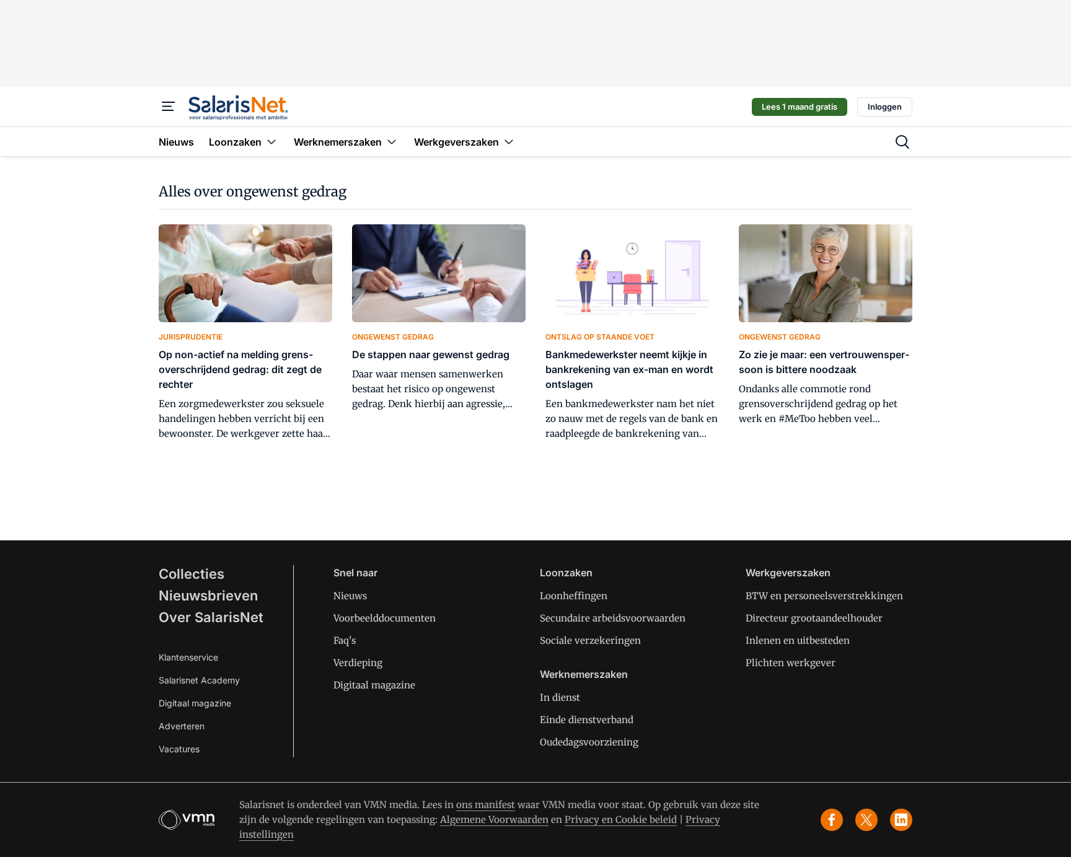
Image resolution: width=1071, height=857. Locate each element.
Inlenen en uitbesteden (798, 640)
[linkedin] (901, 820)
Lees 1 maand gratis (799, 107)
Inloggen (885, 107)
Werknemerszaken (584, 674)
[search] (902, 141)
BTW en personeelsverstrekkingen (824, 596)
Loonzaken (566, 572)
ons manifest (485, 805)
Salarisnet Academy (199, 680)
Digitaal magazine (195, 703)
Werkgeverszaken (788, 572)
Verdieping (357, 663)
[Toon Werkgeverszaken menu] (508, 141)
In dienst (560, 697)
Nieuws (350, 596)
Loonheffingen (573, 596)
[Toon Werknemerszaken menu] (391, 141)
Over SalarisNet (211, 617)
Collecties (191, 574)
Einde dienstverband (586, 720)
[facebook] (832, 820)
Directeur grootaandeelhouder (814, 618)
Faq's (344, 640)
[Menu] (168, 106)
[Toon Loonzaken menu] (271, 141)
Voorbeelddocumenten (384, 618)
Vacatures (179, 749)
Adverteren (182, 726)
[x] (866, 820)
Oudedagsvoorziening (589, 742)
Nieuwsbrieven (208, 595)
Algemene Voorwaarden (494, 819)
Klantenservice (188, 657)
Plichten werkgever (790, 663)
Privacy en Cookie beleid (621, 819)
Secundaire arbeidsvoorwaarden (612, 618)
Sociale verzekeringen (590, 640)
